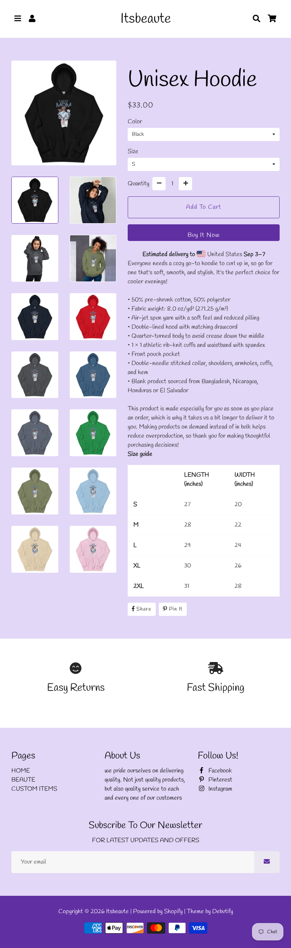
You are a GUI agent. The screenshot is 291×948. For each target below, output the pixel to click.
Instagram (219, 789)
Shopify (173, 911)
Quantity (138, 184)
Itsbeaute (117, 911)
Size (133, 151)
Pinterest (219, 780)
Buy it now (204, 235)
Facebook (219, 771)
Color (135, 122)
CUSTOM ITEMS (34, 789)
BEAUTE (23, 780)
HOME (20, 771)
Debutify (222, 911)
